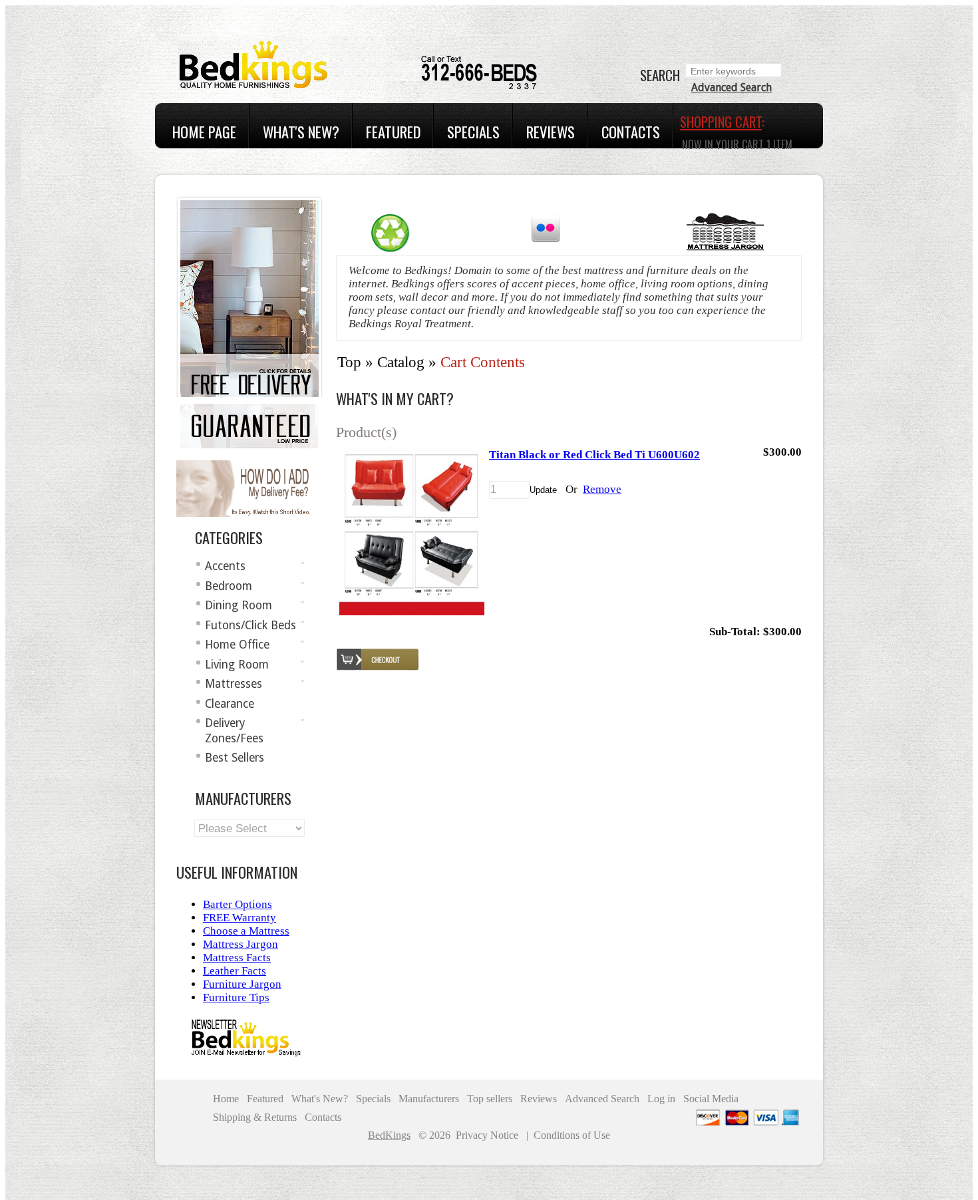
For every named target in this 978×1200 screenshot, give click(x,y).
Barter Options (237, 904)
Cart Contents (482, 362)
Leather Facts (234, 971)
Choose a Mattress (246, 931)
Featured (393, 131)
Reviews (550, 131)
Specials (473, 131)
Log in (661, 1098)
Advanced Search (731, 87)
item (779, 144)
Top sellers (489, 1098)
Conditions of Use (572, 1135)
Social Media (710, 1098)
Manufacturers (429, 1098)
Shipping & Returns (255, 1117)
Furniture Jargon (242, 984)
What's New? (301, 131)
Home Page (204, 131)
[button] (543, 490)
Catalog (400, 362)
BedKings (389, 1135)
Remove (602, 489)
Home (226, 1098)
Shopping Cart (721, 122)
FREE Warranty (239, 917)
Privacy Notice (487, 1135)
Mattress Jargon (240, 944)
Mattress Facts (237, 957)
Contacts (630, 131)
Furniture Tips (236, 997)
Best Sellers (234, 757)
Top (349, 362)
